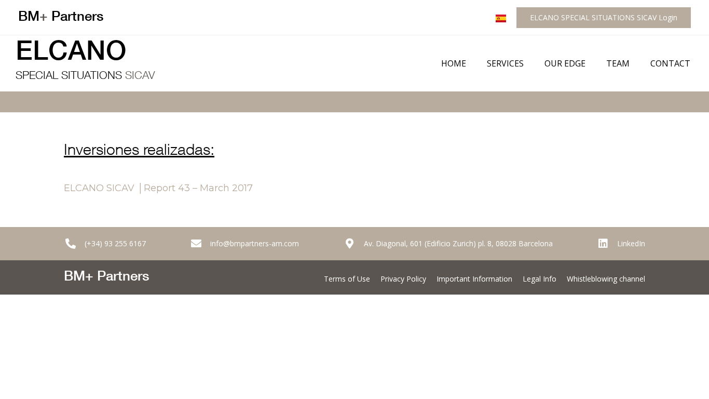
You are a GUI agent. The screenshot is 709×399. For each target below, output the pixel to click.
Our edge (564, 63)
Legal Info (539, 279)
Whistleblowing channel (606, 279)
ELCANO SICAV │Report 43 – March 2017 (158, 188)
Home (453, 63)
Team (618, 63)
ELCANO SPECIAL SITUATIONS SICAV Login (603, 17)
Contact (670, 63)
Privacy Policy (403, 279)
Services (505, 63)
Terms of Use (347, 279)
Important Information (474, 279)
